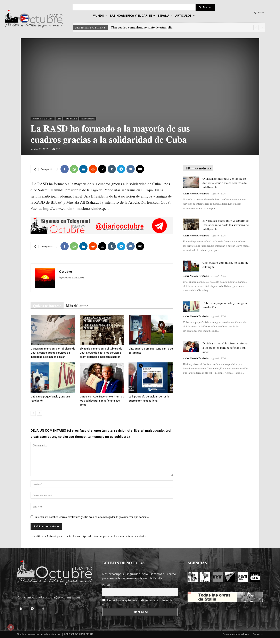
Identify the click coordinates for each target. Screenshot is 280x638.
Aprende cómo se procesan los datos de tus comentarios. (114, 536)
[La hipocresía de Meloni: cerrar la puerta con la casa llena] (151, 377)
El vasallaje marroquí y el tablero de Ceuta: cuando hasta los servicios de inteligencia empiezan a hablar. (101, 352)
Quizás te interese (47, 305)
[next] (262, 27)
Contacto (258, 634)
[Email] (102, 169)
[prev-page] (33, 413)
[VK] (130, 169)
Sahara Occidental (88, 118)
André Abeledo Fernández (196, 193)
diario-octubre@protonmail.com (58, 597)
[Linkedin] (83, 169)
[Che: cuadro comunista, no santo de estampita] (151, 329)
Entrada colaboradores (236, 634)
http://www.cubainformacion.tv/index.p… (76, 208)
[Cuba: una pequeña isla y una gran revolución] (53, 377)
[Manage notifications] (10, 627)
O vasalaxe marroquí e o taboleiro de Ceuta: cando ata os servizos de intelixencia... (225, 182)
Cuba (59, 118)
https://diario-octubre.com (71, 277)
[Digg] (140, 169)
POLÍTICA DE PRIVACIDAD (78, 634)
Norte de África (71, 118)
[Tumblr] (112, 169)
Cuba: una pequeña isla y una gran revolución (141, 27)
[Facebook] (64, 169)
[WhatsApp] (74, 169)
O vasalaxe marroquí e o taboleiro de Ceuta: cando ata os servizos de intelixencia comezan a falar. (53, 352)
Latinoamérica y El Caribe (42, 118)
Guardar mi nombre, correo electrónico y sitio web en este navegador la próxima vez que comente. (92, 517)
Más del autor (77, 305)
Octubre (65, 271)
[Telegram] (121, 169)
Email (106, 585)
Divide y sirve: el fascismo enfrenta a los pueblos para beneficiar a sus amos (102, 400)
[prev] (255, 27)
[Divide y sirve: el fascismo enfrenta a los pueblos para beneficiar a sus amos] (102, 377)
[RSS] (21, 609)
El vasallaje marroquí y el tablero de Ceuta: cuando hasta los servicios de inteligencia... (226, 224)
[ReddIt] (93, 169)
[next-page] (39, 413)
